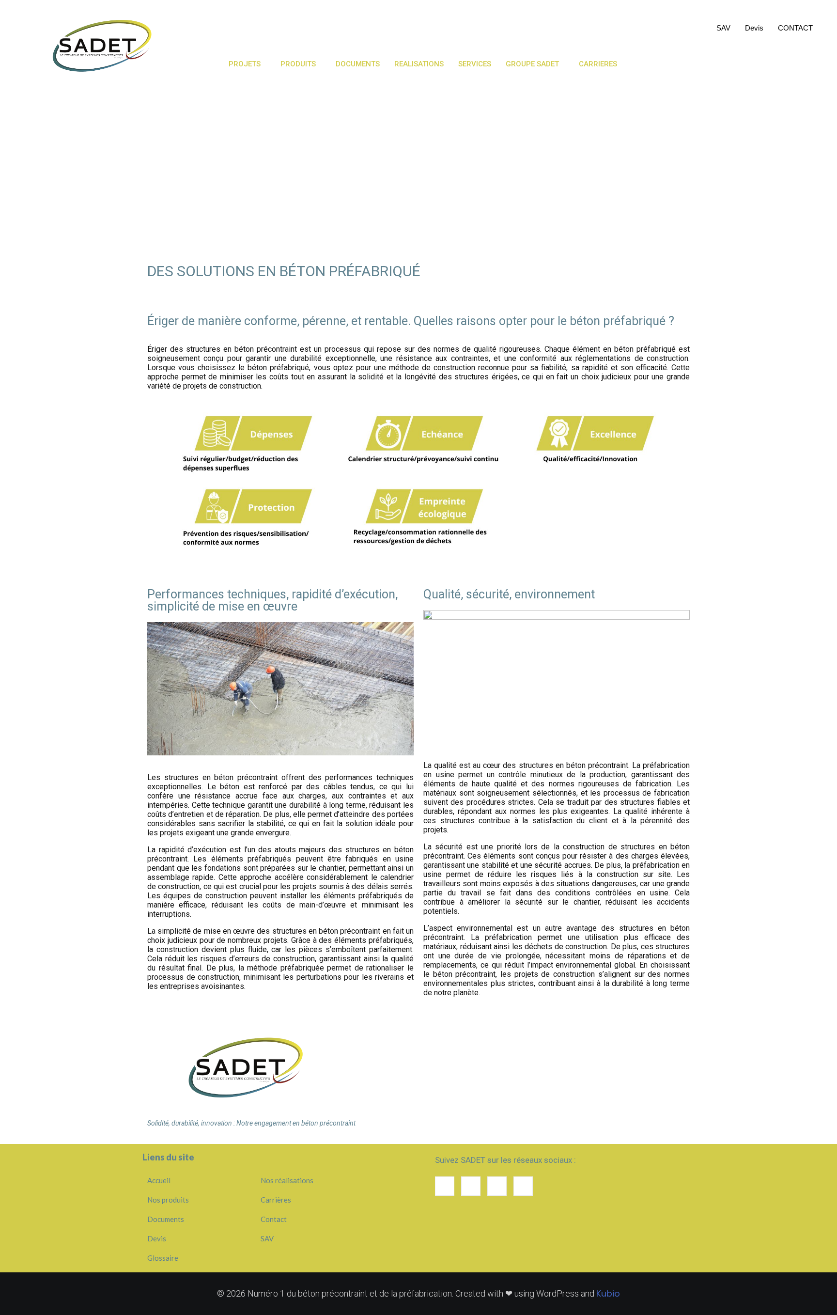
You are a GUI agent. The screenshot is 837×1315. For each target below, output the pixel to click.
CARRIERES (598, 64)
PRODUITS (298, 64)
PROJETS (245, 64)
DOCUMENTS (424, 22)
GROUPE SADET (532, 64)
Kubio (608, 1293)
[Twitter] (523, 1186)
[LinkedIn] (444, 1186)
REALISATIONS (491, 22)
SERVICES (552, 22)
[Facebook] (497, 1186)
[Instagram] (470, 1186)
